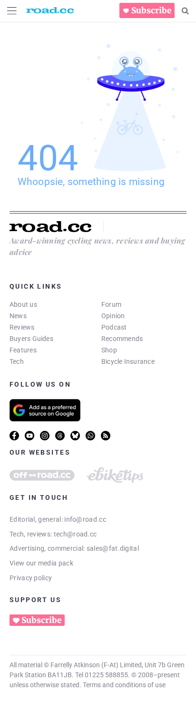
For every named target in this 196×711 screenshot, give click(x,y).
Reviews (22, 327)
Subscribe (151, 10)
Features (23, 350)
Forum (111, 304)
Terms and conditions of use (124, 685)
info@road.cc (85, 519)
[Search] (185, 11)
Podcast (114, 327)
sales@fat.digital (113, 548)
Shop (109, 350)
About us (23, 304)
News (18, 316)
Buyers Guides (31, 338)
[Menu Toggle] (12, 10)
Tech (17, 361)
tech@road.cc (75, 534)
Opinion (113, 316)
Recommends (122, 338)
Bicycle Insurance (128, 361)
